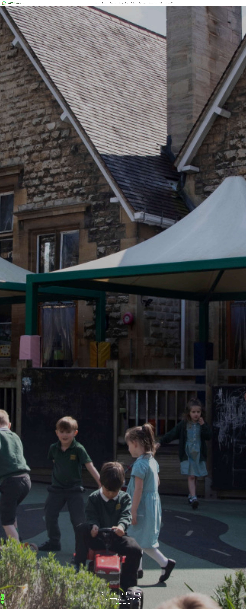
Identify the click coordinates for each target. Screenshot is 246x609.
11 (129, 603)
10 (127, 603)
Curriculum (142, 3)
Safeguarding (123, 3)
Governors (113, 3)
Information (153, 3)
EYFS (161, 3)
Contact (133, 3)
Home (97, 3)
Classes (104, 3)
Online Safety (169, 3)
